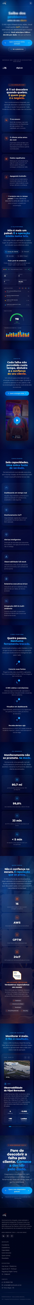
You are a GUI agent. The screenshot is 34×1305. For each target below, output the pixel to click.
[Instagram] (7, 1267)
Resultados (5, 1289)
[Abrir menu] (30, 3)
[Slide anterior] (25, 1115)
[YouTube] (12, 1267)
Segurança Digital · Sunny (9, 1303)
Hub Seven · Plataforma (9, 1297)
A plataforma (6, 1279)
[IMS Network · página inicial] (4, 3)
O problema (5, 1276)
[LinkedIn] (3, 1267)
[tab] (12, 251)
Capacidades (5, 1281)
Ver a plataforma (18, 49)
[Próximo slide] (28, 1115)
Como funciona (6, 1284)
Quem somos (6, 1287)
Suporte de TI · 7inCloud (9, 1300)
